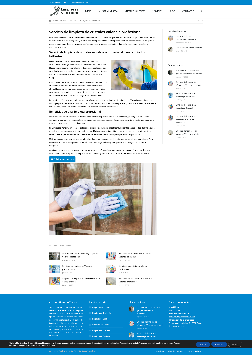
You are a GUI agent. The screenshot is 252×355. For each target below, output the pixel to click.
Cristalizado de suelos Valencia (189, 47)
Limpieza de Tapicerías (102, 313)
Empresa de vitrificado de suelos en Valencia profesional (135, 280)
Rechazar (219, 344)
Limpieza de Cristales (101, 330)
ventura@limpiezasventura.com (79, 2)
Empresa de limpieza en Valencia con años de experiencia (81, 280)
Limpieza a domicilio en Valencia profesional (133, 267)
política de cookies (165, 343)
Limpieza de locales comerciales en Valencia (186, 38)
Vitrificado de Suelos (100, 324)
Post (75, 20)
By (91, 20)
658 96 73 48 (56, 2)
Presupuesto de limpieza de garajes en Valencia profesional (80, 255)
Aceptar (203, 344)
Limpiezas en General (101, 307)
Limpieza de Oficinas (101, 336)
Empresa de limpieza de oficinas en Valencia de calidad (135, 255)
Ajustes (235, 344)
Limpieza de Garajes (100, 319)
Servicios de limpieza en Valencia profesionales (77, 267)
